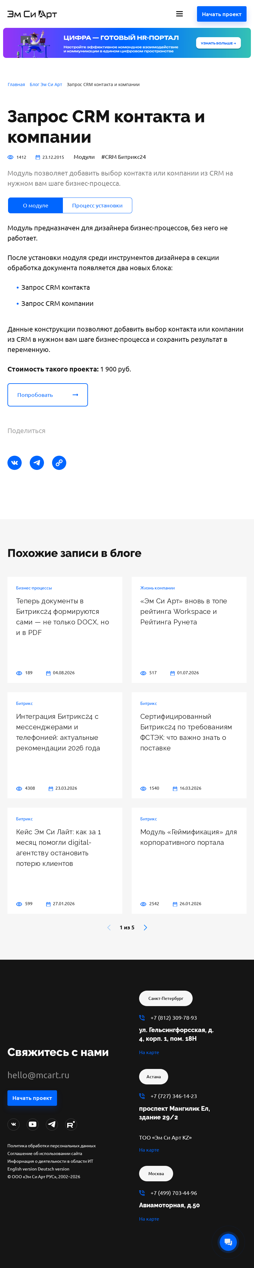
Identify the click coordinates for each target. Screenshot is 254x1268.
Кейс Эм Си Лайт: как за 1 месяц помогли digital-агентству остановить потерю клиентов (58, 847)
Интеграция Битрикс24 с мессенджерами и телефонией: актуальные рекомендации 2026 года (58, 732)
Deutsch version (53, 1168)
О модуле (35, 205)
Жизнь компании (157, 587)
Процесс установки (97, 205)
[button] (145, 927)
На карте (149, 1052)
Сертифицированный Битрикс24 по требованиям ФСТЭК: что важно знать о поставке (186, 732)
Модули (84, 157)
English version (22, 1168)
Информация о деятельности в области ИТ (50, 1161)
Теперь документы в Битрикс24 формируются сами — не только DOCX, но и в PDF (62, 616)
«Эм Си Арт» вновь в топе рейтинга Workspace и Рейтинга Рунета (183, 611)
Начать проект (222, 14)
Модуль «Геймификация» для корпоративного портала (188, 837)
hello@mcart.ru (38, 1075)
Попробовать (35, 395)
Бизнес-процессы (34, 587)
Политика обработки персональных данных (51, 1145)
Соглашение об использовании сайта (44, 1153)
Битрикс (24, 703)
